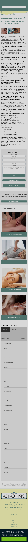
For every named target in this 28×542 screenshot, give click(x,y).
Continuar (14, 538)
